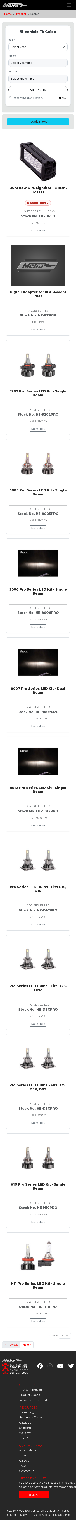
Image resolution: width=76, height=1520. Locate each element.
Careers (24, 1460)
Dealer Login (27, 1412)
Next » (27, 1344)
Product (21, 13)
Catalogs (25, 1422)
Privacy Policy (26, 1515)
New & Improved (30, 1389)
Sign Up (34, 1494)
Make (12, 55)
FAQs (22, 1465)
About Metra (27, 1450)
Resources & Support (33, 1400)
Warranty (25, 1433)
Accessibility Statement (57, 1515)
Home (8, 13)
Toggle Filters (38, 121)
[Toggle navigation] (69, 5)
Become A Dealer (31, 1417)
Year (11, 40)
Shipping (25, 1427)
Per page (52, 1335)
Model (12, 71)
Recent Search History (27, 98)
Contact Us (26, 1471)
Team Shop (26, 1438)
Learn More (38, 230)
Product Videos (29, 1395)
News (23, 1455)
